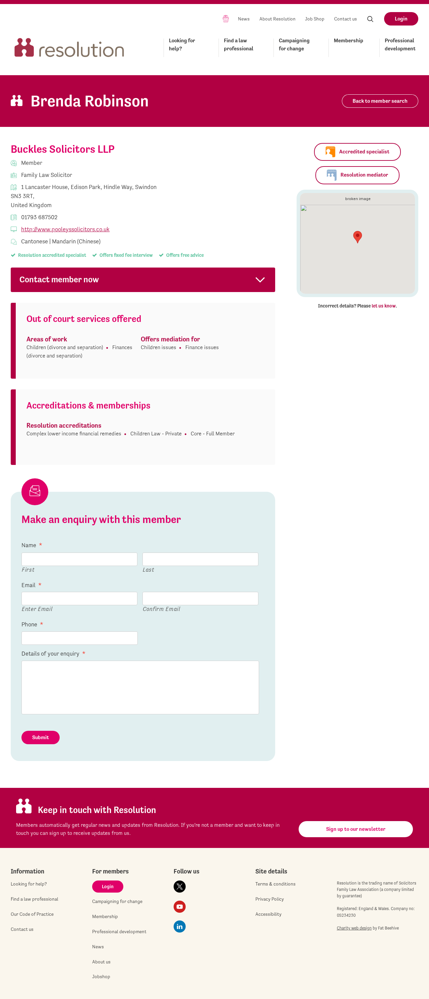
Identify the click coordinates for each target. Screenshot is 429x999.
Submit (40, 737)
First (28, 569)
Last (149, 569)
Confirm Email (161, 608)
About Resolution (277, 18)
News (244, 18)
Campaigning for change (294, 44)
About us (101, 961)
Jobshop (101, 976)
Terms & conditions (275, 884)
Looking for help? (182, 44)
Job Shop (314, 18)
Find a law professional (238, 44)
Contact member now (59, 279)
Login (401, 18)
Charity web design (354, 928)
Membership (348, 40)
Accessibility (268, 914)
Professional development (400, 44)
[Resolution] (69, 46)
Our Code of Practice (32, 914)
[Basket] (225, 18)
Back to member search (380, 101)
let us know (384, 305)
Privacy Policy (269, 899)
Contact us (345, 18)
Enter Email (37, 608)
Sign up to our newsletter (355, 829)
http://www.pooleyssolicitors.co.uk (65, 229)
